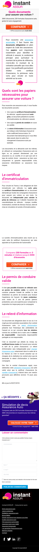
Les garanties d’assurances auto (12, 528)
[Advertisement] (19, 222)
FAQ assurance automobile (10, 522)
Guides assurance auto (9, 520)
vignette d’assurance (9, 372)
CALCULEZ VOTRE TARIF (23, 422)
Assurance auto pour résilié (10, 524)
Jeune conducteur (7, 511)
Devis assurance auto (8, 509)
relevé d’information (29, 325)
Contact (4, 533)
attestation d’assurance (22, 368)
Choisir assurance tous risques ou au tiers (15, 517)
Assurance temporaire (9, 526)
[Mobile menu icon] (36, 4)
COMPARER (20, 26)
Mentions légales (7, 530)
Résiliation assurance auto (10, 513)
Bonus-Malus (6, 515)
